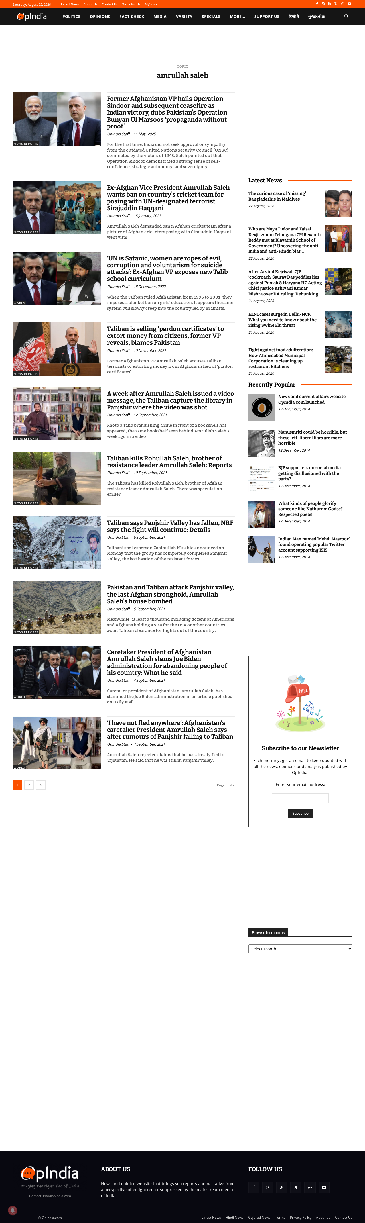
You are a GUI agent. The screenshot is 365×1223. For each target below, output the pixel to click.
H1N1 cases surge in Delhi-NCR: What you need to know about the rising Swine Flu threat (282, 320)
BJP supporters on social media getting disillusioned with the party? (309, 473)
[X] (336, 4)
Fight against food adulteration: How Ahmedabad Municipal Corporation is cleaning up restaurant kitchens (280, 358)
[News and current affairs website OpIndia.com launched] (261, 407)
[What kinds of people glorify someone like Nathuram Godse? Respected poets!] (261, 514)
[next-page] (41, 785)
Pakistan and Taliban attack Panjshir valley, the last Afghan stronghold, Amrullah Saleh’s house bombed (170, 594)
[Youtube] (349, 4)
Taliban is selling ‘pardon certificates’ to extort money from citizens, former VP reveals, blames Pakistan (165, 335)
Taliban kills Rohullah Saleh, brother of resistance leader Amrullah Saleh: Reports (169, 461)
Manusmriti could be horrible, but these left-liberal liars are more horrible (312, 438)
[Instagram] (323, 4)
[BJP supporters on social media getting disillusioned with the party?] (261, 478)
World (19, 303)
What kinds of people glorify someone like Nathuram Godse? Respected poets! (310, 509)
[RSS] (330, 4)
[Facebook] (316, 4)
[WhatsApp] (342, 4)
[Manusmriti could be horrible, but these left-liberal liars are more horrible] (261, 443)
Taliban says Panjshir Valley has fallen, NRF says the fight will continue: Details (170, 526)
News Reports (26, 144)
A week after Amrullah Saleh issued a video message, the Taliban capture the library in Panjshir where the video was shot (170, 400)
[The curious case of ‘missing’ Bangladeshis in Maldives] (338, 203)
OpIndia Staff (118, 133)
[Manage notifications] (12, 1210)
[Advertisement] (300, 878)
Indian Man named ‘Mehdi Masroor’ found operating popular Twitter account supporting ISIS (314, 544)
